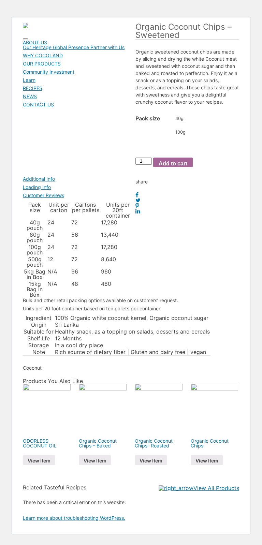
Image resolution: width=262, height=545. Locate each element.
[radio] (199, 118)
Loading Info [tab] (37, 187)
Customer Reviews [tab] (43, 195)
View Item (39, 460)
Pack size (147, 118)
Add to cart (173, 163)
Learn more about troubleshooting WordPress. (74, 518)
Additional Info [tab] (39, 179)
